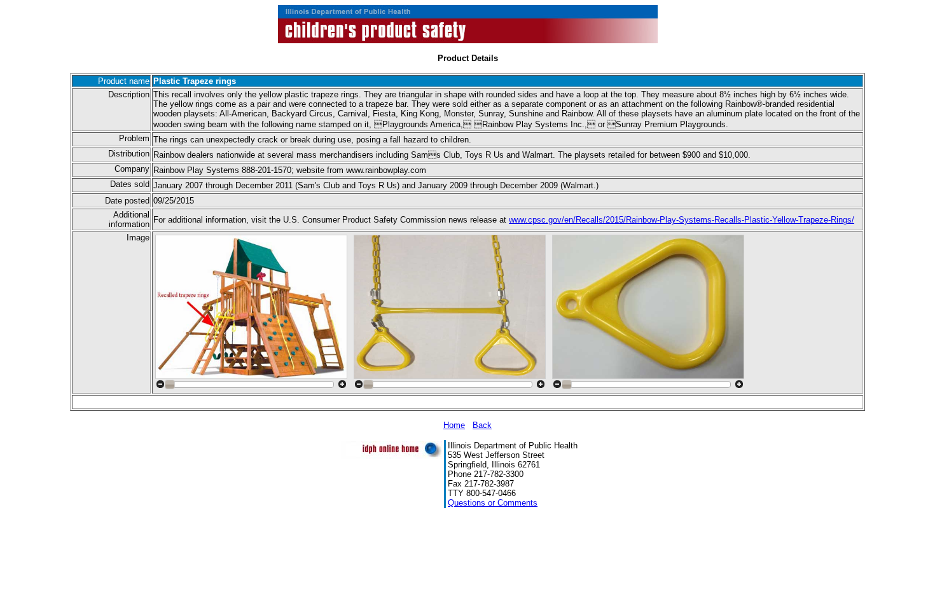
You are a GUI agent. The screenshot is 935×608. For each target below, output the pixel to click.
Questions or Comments (492, 503)
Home (454, 425)
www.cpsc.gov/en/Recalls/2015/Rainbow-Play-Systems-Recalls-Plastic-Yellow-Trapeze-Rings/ (681, 220)
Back (482, 425)
